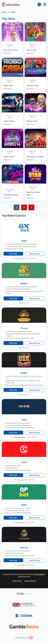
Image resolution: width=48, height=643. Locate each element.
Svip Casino (39, 574)
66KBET (24, 373)
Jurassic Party (32, 85)
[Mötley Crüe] (35, 103)
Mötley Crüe (31, 121)
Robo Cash (8, 85)
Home (4, 12)
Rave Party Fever (11, 50)
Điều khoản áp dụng (19, 437)
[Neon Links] (35, 32)
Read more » (8, 53)
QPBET (24, 505)
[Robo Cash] (12, 68)
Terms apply (20, 479)
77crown (24, 328)
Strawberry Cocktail (35, 157)
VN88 (24, 420)
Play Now (13, 254)
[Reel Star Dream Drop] (35, 174)
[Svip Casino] (11, 4)
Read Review (34, 254)
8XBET (24, 241)
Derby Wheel (9, 121)
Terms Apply (20, 522)
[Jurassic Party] (35, 68)
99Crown (24, 548)
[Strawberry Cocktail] (35, 139)
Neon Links (31, 50)
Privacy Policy (17, 581)
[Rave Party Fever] (12, 32)
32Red (24, 462)
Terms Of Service (20, 258)
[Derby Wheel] (12, 103)
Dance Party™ (9, 157)
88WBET (24, 283)
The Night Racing (11, 195)
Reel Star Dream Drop (33, 193)
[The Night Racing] (12, 174)
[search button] (39, 4)
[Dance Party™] (12, 139)
